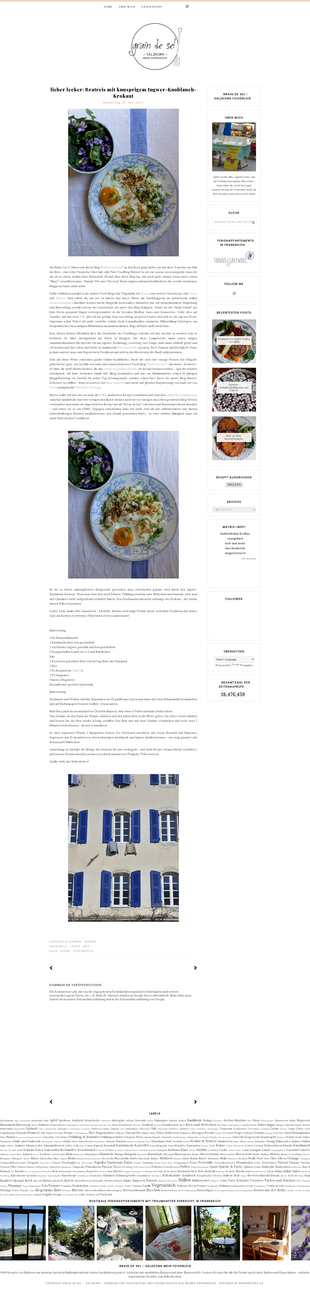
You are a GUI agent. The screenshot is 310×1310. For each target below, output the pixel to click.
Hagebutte (99, 1141)
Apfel (54, 1120)
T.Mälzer (214, 1180)
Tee (298, 1180)
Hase (148, 1141)
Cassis (105, 1128)
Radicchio (268, 1167)
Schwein (217, 1175)
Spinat (47, 1180)
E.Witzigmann (81, 1133)
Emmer (145, 1132)
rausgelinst (235, 538)
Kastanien (193, 1145)
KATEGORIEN (151, 6)
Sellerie (228, 1175)
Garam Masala (152, 1137)
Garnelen (166, 1137)
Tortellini (93, 1186)
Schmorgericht (126, 1175)
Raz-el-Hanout (32, 1171)
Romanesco (138, 1171)
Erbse (160, 1133)
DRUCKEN (234, 484)
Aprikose (64, 1120)
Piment (21, 1166)
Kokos (39, 1150)
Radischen (296, 1167)
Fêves (139, 1137)
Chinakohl (162, 1128)
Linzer (35, 1154)
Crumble (264, 1128)
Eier (92, 1132)
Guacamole (47, 1141)
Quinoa (248, 1167)
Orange (293, 1158)
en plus (306, 1190)
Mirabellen (46, 1158)
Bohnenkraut (57, 1124)
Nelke (223, 1158)
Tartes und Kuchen (279, 1180)
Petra (193, 293)
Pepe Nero (167, 1162)
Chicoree (144, 1128)
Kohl (20, 1150)
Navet (203, 1158)
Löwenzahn (58, 1154)
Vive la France (197, 1186)
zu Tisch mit (104, 1194)
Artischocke (92, 1120)
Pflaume (294, 1162)
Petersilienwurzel (224, 1162)
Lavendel (292, 1150)
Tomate (54, 1185)
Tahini (223, 1180)
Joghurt (20, 1145)
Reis (86, 946)
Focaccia (20, 1137)
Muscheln (144, 1158)
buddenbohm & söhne (235, 533)
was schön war (70, 1194)
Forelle (38, 1137)
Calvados (62, 1128)
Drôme (68, 1133)
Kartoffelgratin (158, 1145)
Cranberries (240, 1128)
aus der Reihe (275, 1190)
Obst (266, 1158)
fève (2, 1194)
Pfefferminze (269, 1162)
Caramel (85, 1128)
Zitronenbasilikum (95, 1190)
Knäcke (4, 1150)
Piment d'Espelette (37, 1166)
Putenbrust (203, 1167)
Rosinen (172, 1171)
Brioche (137, 1125)
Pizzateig (127, 1166)
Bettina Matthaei (235, 1120)
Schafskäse (83, 1175)
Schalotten (96, 1175)
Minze (35, 1158)
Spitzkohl (57, 1180)
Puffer (185, 1166)
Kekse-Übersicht (235, 1145)
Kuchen (119, 1150)
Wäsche (24, 1190)
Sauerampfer (54, 1175)
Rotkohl (210, 1171)
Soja (53, 951)
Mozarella (107, 1158)
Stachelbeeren (83, 1180)
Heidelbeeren (181, 1141)
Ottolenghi (68, 1162)
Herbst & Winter (203, 1141)
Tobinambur (35, 1186)
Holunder (260, 1141)
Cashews (95, 1128)
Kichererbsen (273, 1145)
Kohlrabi (28, 1150)
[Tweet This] (189, 941)
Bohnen (44, 1125)
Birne (256, 1120)
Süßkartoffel (200, 1180)
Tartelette (257, 1180)
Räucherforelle (258, 1171)
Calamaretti (50, 1128)
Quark (213, 1167)
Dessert (33, 1132)
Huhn (279, 1141)
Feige (238, 1133)
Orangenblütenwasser (13, 1162)
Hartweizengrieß (135, 1141)
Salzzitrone (18, 1175)
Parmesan (115, 1162)
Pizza (117, 1167)
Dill (43, 1132)
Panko (90, 1162)
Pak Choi (81, 1162)
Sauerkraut (69, 1175)
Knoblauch (58, 946)
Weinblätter (259, 1186)
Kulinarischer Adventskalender (140, 1150)
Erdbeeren (172, 1133)
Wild (281, 1185)
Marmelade (154, 1154)
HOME (108, 6)
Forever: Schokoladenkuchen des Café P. (234, 387)
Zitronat (66, 1190)
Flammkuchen (301, 1133)
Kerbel (249, 1145)
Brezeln (107, 1125)
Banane (173, 1120)
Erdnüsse (185, 1132)
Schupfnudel (204, 1175)
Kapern (98, 1145)
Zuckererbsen (169, 1190)
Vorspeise (213, 1185)
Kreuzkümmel (86, 1150)
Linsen (27, 1154)
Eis (138, 1133)
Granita (280, 1137)
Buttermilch (6, 1128)
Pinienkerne (93, 1167)
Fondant (30, 1137)
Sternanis (97, 1180)
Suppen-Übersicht (167, 1180)
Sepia (243, 1175)
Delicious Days (112, 267)
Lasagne (255, 1150)
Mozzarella (121, 1158)
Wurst (15, 1190)
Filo (281, 1132)
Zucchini (153, 1190)
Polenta (157, 1167)
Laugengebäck (278, 1150)
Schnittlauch (144, 1175)
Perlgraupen (181, 1162)
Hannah (110, 1141)
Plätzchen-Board (142, 1167)
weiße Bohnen (86, 1194)
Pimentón (54, 1166)
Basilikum (194, 1120)
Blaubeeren (281, 1120)
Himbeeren (225, 1141)
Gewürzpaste (225, 1137)
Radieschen (282, 1167)
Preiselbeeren (171, 1166)
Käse (184, 1150)
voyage (57, 1194)
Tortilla (102, 1186)
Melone (275, 1154)
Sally (82, 317)
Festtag (268, 1133)
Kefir (212, 1145)
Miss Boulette (115, 383)
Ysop (32, 1190)
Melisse (265, 1154)
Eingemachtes (105, 1133)
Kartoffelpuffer (177, 1145)
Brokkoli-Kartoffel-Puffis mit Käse (234, 340)
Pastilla (137, 1162)
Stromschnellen (128, 347)
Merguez (5, 1158)
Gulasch (58, 1141)
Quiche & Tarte (230, 1166)
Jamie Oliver (7, 1145)
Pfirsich (283, 1162)
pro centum (35, 1194)
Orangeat (305, 1158)
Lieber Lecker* (158, 364)
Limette (304, 1150)
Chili (153, 1128)
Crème (274, 1128)
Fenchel (259, 1133)
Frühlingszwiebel (111, 1137)
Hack (75, 1141)
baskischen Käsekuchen (181, 395)
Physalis (305, 1162)
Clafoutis (201, 1128)
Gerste (213, 1137)
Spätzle (69, 1180)
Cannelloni (74, 1128)
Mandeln (106, 1154)
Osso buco (45, 1162)
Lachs (223, 1150)
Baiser (150, 1120)
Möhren (166, 1158)
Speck (28, 1180)
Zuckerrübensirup (187, 1190)
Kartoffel (141, 1145)
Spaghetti (6, 1180)
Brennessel (96, 1125)
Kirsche (287, 1145)
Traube (111, 1186)
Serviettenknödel (258, 1175)
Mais (69, 1154)
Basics (182, 1120)
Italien (306, 1141)
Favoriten (228, 1132)
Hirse (243, 1141)
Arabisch (77, 1120)
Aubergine (118, 1120)
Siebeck (292, 1175)
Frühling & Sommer (65, 941)
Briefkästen (125, 1124)
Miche (27, 1158)
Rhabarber (92, 1171)
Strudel (108, 1180)
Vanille (147, 1186)
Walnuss (224, 1186)
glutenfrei (15, 1194)
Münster (177, 1158)
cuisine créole (294, 1190)
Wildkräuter (290, 1186)
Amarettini (37, 1120)
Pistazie (107, 1167)
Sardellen (32, 1175)
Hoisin (250, 1141)
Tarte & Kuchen (238, 1180)
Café (40, 1128)
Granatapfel (268, 1137)
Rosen (149, 1171)
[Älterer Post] (195, 968)
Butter (306, 1124)
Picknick (4, 1166)
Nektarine (213, 1158)
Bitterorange (267, 1120)
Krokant (100, 1150)
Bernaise (217, 1120)
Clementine (212, 1128)
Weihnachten (238, 1185)
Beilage (207, 1120)
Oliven (282, 1158)
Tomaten (66, 1185)
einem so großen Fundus (120, 369)
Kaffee (69, 1145)
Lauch (75, 946)
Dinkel (49, 1132)
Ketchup (258, 1145)
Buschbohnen (294, 1124)
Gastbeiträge (179, 1137)
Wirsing (5, 1190)
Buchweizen (249, 1124)
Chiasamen (131, 1128)
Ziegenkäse (44, 1190)
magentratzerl (235, 553)
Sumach (118, 1180)
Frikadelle (48, 1137)
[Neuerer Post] (51, 968)
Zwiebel (258, 1190)
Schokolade (172, 1175)
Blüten (34, 1125)
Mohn (71, 1158)
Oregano (33, 1162)
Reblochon (46, 1171)
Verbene (182, 1186)
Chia (122, 1128)
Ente (153, 1132)
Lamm (245, 1150)
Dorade (58, 1132)
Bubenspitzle (234, 1125)
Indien (287, 1141)
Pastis (157, 1162)
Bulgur (271, 1125)
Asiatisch (105, 1120)
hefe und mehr (235, 543)
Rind (109, 1171)
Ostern (56, 1162)
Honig (271, 1141)
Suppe (127, 1180)
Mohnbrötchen (83, 1158)
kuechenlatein (235, 548)
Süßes (184, 1180)
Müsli (186, 1158)
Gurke (67, 1141)
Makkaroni (78, 1154)
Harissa (121, 1141)
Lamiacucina (234, 1150)
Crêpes (283, 1128)
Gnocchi (238, 1137)
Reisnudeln (65, 1171)
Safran (270, 1171)
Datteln (21, 1133)
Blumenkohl (7, 1125)
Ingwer (90, 941)
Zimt (57, 1190)
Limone (4, 1154)
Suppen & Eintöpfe (145, 1180)
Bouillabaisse (72, 1125)
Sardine (43, 1175)
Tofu (45, 1186)
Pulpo (194, 1167)
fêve (7, 1194)
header (24, 1194)
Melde (256, 1154)
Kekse (220, 1145)
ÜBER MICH (127, 6)
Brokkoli (147, 1125)
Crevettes (253, 1128)
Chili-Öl (77, 670)
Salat (287, 1171)
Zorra (145, 293)
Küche (192, 1150)
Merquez (17, 1158)
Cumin (291, 1128)
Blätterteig (23, 1125)
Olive (273, 1158)
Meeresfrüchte (210, 1154)
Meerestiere (227, 1154)
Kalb (76, 1145)
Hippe (236, 1141)
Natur (194, 1158)
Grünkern (5, 1141)
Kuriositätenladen (61, 303)
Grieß (298, 1137)
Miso (56, 1158)
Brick (115, 1124)
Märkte (154, 1158)
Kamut (89, 1145)
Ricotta (102, 1171)
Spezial (37, 1180)
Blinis (292, 1120)
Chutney (184, 1128)
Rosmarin (184, 1171)
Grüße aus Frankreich (26, 1141)
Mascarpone (183, 1154)
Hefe (169, 1141)
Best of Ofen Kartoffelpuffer (234, 437)
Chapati (114, 1128)
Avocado (140, 1120)
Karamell (109, 1145)
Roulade (230, 1171)
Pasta (128, 1162)
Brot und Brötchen (201, 1124)
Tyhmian (137, 1185)
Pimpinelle (79, 1166)
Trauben (119, 1186)
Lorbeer (45, 1154)
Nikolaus (232, 1158)
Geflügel (203, 1137)
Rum (247, 1171)
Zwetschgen (205, 1190)
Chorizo (173, 1128)
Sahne (279, 1171)
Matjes (196, 1154)
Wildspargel (304, 1186)
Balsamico (161, 1120)
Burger (280, 1124)
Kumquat (162, 1150)
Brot (182, 1124)
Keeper (204, 1145)
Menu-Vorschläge (291, 1154)
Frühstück (129, 1137)
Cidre (193, 1128)
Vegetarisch (83, 951)
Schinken (109, 1175)
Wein (250, 1185)
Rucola (240, 1171)
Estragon (198, 1133)
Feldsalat (248, 1132)
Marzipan (168, 1154)
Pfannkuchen (244, 1162)
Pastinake (148, 1162)
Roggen (128, 1171)
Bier (250, 1120)
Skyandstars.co (251, 1283)
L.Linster (213, 1150)
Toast (25, 1186)
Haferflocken (86, 1141)
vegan (65, 951)
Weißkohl (272, 1185)
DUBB (103, 395)
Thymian (14, 1185)
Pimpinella (66, 1167)
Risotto (118, 1171)
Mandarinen (92, 1154)
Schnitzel (157, 1175)
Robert (60, 298)
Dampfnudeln (8, 1132)
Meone (306, 1154)
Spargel (19, 1180)
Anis (46, 1120)
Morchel (96, 1158)
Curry (299, 1128)
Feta (275, 1132)
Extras (218, 1133)
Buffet (262, 1125)
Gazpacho (193, 1137)
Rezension (79, 1171)
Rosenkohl (160, 1171)
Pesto (193, 1162)
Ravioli (19, 1171)
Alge (16, 1120)
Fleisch (10, 1137)
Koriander (68, 1150)
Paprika (100, 1162)
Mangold (130, 1154)
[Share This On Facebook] (183, 941)
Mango (119, 1154)
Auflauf (130, 1120)
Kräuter (109, 1150)
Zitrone (78, 1190)
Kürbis (202, 1150)
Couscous (226, 1128)
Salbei (296, 1171)
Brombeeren (170, 1125)
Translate (246, 665)
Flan (2, 1137)
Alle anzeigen (249, 558)
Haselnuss (158, 1141)
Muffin (133, 1158)
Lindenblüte (15, 1154)
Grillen (306, 1137)
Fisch (287, 1133)
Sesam (275, 1175)
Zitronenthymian (134, 1190)
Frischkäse (61, 1137)
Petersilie (205, 1162)
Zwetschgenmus (244, 1190)
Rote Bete (197, 1171)
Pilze (13, 1167)
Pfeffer (257, 1162)
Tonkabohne (80, 1186)
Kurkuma (174, 1150)
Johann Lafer (34, 1145)
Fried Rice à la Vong (88, 387)
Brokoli (157, 1125)
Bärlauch (31, 1128)
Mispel (63, 1158)
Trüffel (127, 1186)
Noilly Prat (255, 1158)
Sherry (283, 1175)
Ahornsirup (6, 1120)
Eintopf (130, 1133)
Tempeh (306, 1180)
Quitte (257, 1166)
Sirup (300, 1175)
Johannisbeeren (54, 1145)
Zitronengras (114, 1190)
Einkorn (120, 1132)
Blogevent (303, 1120)
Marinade (142, 1154)
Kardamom (124, 1145)
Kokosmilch (51, 1150)
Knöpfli (12, 1150)
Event (209, 1132)
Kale (82, 1145)
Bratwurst (85, 1125)
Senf (237, 1175)
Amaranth (25, 1120)
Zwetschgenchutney (224, 1190)
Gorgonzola (251, 1137)
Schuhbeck (189, 1175)
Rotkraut (220, 1171)
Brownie (222, 1124)
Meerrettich (244, 1154)
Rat (12, 1171)
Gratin (289, 1137)
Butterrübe (19, 1128)
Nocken (242, 1158)
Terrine (3, 1186)
